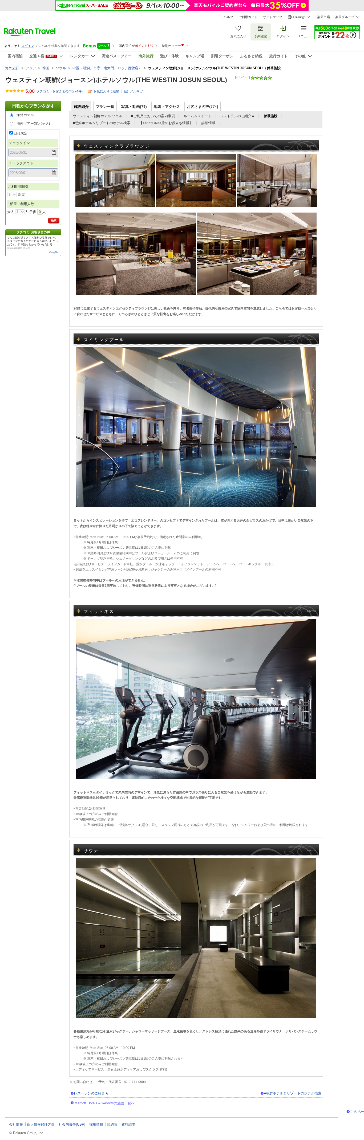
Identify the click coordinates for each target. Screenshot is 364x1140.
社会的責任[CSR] (72, 1124)
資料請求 (128, 1124)
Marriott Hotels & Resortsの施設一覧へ (105, 1103)
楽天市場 (323, 17)
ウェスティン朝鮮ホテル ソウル (97, 116)
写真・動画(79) (134, 106)
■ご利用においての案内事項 (153, 116)
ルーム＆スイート (197, 116)
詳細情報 (208, 123)
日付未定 (20, 133)
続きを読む (54, 252)
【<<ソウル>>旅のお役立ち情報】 (166, 123)
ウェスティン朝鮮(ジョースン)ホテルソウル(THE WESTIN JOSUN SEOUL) (116, 79)
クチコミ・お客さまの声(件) (60, 91)
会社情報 (16, 1124)
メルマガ (136, 91)
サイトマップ (272, 17)
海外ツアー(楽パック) (33, 123)
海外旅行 (12, 68)
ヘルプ (228, 17)
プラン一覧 (105, 106)
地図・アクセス (167, 106)
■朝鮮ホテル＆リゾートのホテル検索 (101, 123)
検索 (53, 220)
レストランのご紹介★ (237, 116)
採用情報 (96, 1124)
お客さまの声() (202, 106)
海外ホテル (25, 115)
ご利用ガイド (248, 17)
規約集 (112, 1124)
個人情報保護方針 (41, 1124)
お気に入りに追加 (106, 91)
